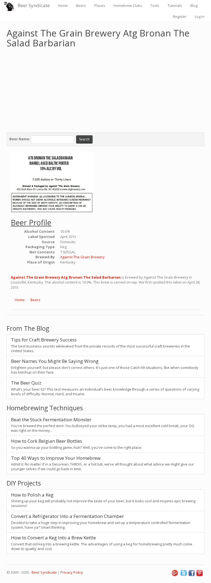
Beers (81, 5)
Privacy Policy (71, 572)
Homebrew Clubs (127, 5)
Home (63, 5)
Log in (199, 16)
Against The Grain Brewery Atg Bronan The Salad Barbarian (66, 277)
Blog (194, 5)
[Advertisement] (105, 89)
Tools (154, 5)
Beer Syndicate (34, 5)
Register (180, 16)
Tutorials (175, 5)
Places (99, 5)
